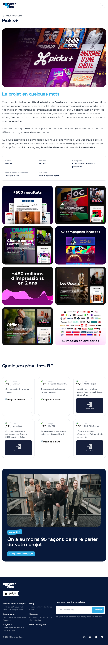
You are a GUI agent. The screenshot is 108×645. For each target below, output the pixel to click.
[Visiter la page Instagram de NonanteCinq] (90, 637)
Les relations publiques (14, 603)
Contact (33, 614)
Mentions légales (37, 624)
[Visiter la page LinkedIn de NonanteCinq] (96, 637)
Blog (31, 603)
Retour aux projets (13, 16)
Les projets (8, 614)
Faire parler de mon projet (21, 554)
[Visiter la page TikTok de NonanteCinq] (102, 637)
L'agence (7, 624)
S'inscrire (98, 610)
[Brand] (9, 6)
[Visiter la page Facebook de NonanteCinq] (84, 637)
